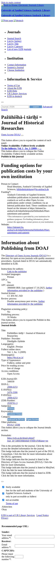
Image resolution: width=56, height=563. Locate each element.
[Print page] (7, 20)
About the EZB (14, 88)
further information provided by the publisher (29, 289)
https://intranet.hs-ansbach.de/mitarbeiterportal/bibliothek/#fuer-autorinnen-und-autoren (28, 230)
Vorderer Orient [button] (14, 414)
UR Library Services (17, 93)
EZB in (14, 96)
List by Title (13, 44)
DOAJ (10, 425)
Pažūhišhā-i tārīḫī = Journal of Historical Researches (22, 122)
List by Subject (14, 41)
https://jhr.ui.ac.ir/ (15, 357)
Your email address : (7, 536)
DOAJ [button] (17, 134)
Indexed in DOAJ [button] (16, 419)
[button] (23, 145)
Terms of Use (13, 85)
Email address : (6, 546)
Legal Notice (42, 515)
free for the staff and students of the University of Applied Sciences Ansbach (29, 491)
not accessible (12, 500)
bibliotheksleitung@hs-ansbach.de (33, 189)
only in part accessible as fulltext (21, 496)
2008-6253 (12, 387)
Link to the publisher (17, 271)
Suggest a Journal (15, 67)
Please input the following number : (8, 557)
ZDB (17, 425)
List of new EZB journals (19, 49)
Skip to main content (11, 2)
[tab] (28, 145)
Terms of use (12, 503)
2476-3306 (12, 392)
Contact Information (16, 64)
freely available (13, 487)
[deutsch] (18, 20)
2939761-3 (12, 403)
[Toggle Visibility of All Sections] (22, 135)
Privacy (4, 518)
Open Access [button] (7, 134)
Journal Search (14, 38)
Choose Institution (15, 70)
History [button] (10, 408)
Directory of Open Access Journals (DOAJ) (26, 255)
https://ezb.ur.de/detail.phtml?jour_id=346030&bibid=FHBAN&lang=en (27, 439)
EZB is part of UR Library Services (18, 515)
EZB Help (12, 91)
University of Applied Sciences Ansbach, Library (25, 10)
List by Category (15, 46)
